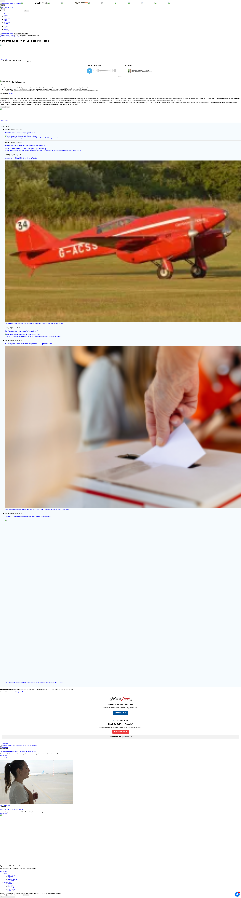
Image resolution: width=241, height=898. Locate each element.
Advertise (10, 885)
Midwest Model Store (13, 878)
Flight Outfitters (12, 881)
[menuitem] (122, 14)
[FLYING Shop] (174, 3)
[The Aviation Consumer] (108, 3)
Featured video (4, 758)
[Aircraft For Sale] (41, 3)
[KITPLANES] (68, 3)
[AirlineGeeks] (27, 3)
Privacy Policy (11, 889)
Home (1, 35)
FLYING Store (11, 875)
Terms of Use (11, 888)
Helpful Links (7, 882)
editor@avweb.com (20, 692)
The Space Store (12, 879)
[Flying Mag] (17, 3)
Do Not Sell (11, 890)
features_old (20, 36)
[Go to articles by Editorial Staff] (120, 51)
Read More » (3, 755)
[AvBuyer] (54, 3)
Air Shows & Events (9, 35)
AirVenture (14, 36)
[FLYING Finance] (148, 3)
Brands (3, 1)
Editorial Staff (4, 59)
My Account (11, 886)
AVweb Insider (4, 743)
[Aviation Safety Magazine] (134, 3)
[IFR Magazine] (121, 3)
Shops (5, 873)
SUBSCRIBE (3, 871)
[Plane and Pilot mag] (81, 3)
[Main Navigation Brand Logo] (6, 7)
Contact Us (11, 883)
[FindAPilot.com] (161, 3)
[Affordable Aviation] (94, 3)
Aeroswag (10, 876)
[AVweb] (7, 3)
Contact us (11, 93)
